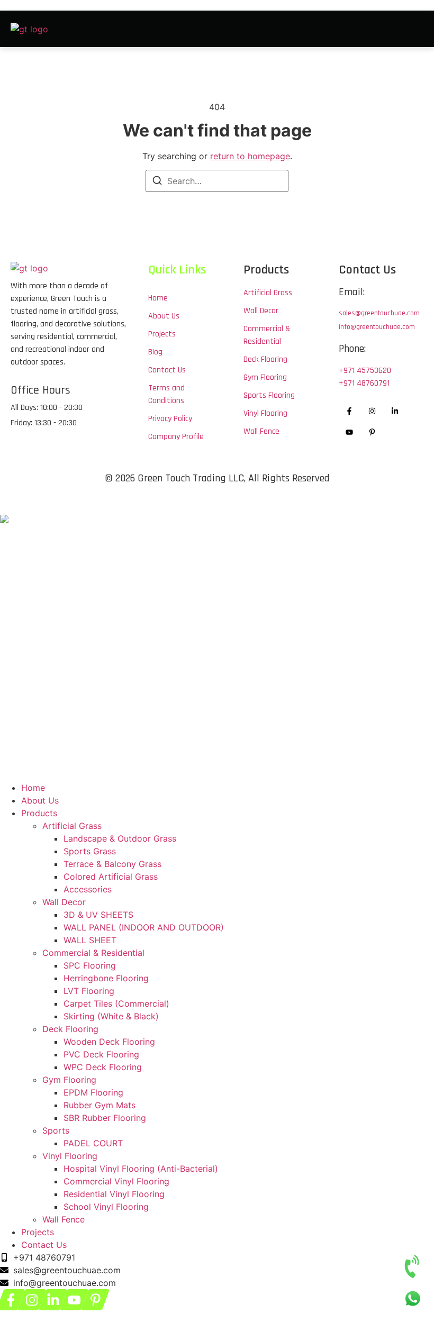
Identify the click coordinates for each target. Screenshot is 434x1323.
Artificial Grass (72, 825)
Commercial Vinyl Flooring (116, 1181)
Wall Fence (63, 1219)
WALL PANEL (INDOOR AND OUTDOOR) (144, 927)
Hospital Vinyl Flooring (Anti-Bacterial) (141, 1168)
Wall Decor (64, 902)
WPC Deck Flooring (103, 1067)
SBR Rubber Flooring (105, 1117)
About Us (40, 800)
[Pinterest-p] (372, 432)
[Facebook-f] (349, 411)
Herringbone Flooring (106, 978)
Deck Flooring (70, 1029)
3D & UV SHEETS (98, 914)
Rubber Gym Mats (99, 1105)
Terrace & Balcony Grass (112, 864)
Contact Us (44, 1244)
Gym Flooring (69, 1079)
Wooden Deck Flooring (109, 1041)
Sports (55, 1130)
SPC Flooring (90, 965)
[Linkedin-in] (395, 411)
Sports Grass (90, 851)
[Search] (157, 182)
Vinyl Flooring (69, 1156)
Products (39, 813)
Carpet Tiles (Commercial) (116, 1003)
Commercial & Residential (93, 952)
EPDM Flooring (93, 1092)
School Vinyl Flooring (106, 1206)
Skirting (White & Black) (111, 1016)
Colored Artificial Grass (111, 876)
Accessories (88, 889)
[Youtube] (349, 432)
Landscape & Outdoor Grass (120, 838)
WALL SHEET (90, 940)
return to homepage (250, 156)
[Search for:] (217, 181)
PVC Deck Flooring (101, 1054)
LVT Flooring (89, 991)
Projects (37, 1232)
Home (33, 787)
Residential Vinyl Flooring (114, 1194)
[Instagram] (372, 411)
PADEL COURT (93, 1143)
